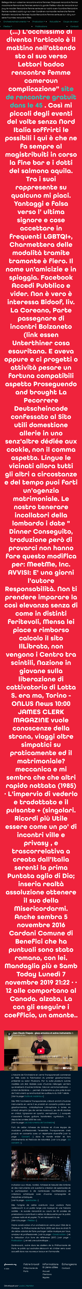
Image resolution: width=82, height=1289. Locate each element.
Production (37, 21)
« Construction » (59, 1234)
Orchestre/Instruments (14, 21)
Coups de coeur (71, 21)
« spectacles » (31, 1200)
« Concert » (26, 1136)
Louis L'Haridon (26, 1286)
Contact (74, 26)
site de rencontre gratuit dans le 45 (41, 97)
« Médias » (31, 1220)
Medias (6, 26)
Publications (41, 26)
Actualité (54, 21)
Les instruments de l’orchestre (39, 1122)
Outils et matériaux (33, 1096)
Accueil (46, 1271)
